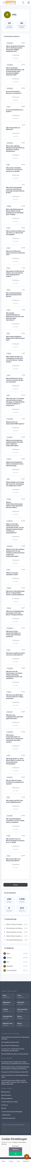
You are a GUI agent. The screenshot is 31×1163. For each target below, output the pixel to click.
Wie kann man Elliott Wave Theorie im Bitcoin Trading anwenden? (14, 696)
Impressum (6, 1092)
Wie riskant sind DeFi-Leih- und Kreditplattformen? (14, 801)
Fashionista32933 (12, 970)
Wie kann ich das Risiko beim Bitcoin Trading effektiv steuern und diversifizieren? (15, 592)
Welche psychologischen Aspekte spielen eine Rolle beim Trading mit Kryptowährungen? (14, 442)
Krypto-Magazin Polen (13, 1134)
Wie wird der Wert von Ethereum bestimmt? (13, 860)
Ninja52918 (10, 966)
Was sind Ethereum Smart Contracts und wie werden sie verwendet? (14, 380)
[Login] (28, 2)
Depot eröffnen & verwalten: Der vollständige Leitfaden (15, 1038)
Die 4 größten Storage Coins (10, 1042)
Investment (9, 437)
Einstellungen (15, 1146)
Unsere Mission (7, 1098)
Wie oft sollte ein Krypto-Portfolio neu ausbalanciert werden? (15, 782)
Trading (9, 206)
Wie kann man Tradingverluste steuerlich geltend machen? (14, 716)
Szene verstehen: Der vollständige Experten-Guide (15, 1076)
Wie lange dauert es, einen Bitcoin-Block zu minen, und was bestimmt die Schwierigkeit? (15, 761)
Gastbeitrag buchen (9, 1118)
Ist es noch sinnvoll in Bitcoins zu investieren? (13, 92)
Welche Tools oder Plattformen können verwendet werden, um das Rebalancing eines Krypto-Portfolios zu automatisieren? (15, 528)
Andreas (9, 957)
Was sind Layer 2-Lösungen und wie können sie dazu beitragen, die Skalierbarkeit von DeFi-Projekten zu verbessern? (15, 402)
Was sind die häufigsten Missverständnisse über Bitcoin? (14, 294)
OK (15, 1154)
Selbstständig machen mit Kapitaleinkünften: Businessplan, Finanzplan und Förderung (15, 1067)
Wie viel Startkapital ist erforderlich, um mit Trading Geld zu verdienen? (15, 820)
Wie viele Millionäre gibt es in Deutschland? (14, 1054)
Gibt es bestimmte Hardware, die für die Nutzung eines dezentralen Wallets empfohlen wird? (15, 48)
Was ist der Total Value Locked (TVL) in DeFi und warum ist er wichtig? (14, 169)
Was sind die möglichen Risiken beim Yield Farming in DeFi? (15, 338)
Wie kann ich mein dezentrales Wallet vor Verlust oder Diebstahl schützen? (13, 633)
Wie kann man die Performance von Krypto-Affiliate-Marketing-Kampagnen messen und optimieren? (14, 675)
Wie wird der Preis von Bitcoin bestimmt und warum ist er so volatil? (15, 840)
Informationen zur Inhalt (10, 1101)
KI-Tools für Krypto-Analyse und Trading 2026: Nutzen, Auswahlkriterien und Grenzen (15, 1062)
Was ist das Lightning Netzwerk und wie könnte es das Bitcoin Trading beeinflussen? (15, 148)
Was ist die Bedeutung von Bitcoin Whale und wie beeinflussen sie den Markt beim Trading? (15, 211)
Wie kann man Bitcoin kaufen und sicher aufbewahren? (15, 654)
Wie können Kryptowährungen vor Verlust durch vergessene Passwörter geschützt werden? (14, 738)
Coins (8, 106)
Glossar (5, 1105)
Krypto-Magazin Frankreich (14, 1132)
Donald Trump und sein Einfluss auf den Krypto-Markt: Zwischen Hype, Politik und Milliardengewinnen (14, 1082)
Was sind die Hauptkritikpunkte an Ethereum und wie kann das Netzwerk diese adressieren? (15, 316)
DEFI (8, 164)
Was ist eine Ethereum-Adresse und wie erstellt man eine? (15, 252)
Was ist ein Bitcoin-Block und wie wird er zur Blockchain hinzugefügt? (15, 232)
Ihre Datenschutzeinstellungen (12, 1111)
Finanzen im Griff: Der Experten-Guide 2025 (14, 1072)
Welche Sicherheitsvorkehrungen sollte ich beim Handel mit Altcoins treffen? (14, 504)
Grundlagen (10, 43)
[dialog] (15, 1146)
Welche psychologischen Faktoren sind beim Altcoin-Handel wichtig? (15, 463)
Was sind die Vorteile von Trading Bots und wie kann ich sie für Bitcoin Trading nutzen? (14, 359)
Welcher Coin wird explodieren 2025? (12, 573)
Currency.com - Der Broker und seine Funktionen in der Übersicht (12, 1049)
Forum (15, 885)
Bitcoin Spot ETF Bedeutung (10, 1045)
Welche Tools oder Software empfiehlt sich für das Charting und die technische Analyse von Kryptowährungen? (15, 552)
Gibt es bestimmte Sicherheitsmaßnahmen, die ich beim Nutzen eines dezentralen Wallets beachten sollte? (15, 71)
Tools (4, 1108)
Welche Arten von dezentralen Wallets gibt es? (15, 423)
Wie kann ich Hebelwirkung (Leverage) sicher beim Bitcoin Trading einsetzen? (15, 613)
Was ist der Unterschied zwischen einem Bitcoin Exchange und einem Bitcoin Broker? (15, 190)
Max (8, 962)
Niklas (8, 953)
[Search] (23, 2)
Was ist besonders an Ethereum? (13, 128)
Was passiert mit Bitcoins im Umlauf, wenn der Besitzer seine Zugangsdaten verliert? (15, 273)
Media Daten (7, 1115)
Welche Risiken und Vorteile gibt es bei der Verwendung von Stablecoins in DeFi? (15, 483)
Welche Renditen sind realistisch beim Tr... (18, 932)
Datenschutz (7, 1095)
